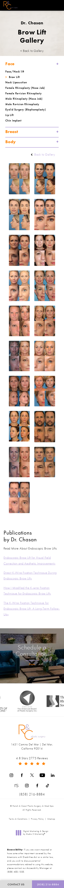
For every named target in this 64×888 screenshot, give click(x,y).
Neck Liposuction (16, 82)
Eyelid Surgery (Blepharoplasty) (25, 109)
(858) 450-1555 (15, 871)
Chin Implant (13, 120)
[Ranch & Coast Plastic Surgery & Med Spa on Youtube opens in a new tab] (42, 775)
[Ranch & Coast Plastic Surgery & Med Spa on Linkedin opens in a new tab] (52, 775)
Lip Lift (9, 115)
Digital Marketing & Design (35, 832)
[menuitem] (11, 775)
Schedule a (32, 650)
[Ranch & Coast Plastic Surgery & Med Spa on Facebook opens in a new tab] (21, 775)
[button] (57, 5)
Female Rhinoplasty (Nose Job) (25, 88)
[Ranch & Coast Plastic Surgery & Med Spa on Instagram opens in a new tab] (11, 775)
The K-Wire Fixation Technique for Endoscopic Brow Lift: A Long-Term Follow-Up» (32, 608)
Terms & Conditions (18, 818)
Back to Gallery (44, 154)
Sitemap (51, 818)
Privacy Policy (37, 818)
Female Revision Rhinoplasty (23, 93)
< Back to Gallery (32, 51)
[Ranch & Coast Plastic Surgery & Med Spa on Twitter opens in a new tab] (32, 775)
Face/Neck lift (14, 71)
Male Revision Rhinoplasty (22, 104)
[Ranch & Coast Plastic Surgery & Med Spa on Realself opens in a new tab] (16, 785)
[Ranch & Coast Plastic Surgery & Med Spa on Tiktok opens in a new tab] (47, 785)
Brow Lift (14, 77)
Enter (32, 664)
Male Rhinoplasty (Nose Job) (23, 99)
